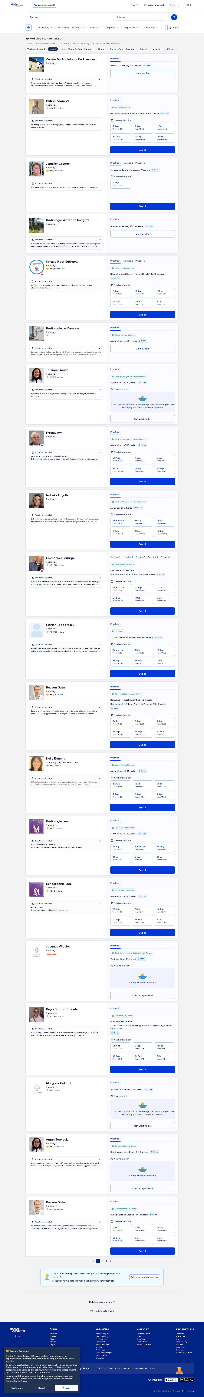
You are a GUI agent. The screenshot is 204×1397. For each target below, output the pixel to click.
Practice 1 (115, 58)
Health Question (144, 1344)
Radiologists (101, 1311)
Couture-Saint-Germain (122, 49)
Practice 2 (128, 163)
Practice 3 (140, 163)
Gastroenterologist (104, 1352)
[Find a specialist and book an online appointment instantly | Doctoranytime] (91, 1311)
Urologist (99, 1358)
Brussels (53, 1334)
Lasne (53, 49)
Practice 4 (153, 557)
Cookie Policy (20, 1381)
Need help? (180, 1347)
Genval (143, 49)
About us (179, 1344)
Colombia (125, 1368)
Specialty (141, 1339)
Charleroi (54, 1342)
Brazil (152, 1368)
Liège (52, 1344)
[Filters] (29, 28)
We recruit (180, 1336)
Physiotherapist (102, 1344)
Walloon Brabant (36, 49)
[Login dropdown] (175, 5)
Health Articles (143, 1342)
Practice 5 (166, 557)
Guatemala (144, 1368)
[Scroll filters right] (160, 28)
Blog (178, 1339)
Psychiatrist (101, 1339)
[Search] (174, 17)
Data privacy (181, 1342)
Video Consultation (184, 1352)
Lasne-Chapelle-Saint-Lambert (77, 49)
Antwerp (53, 1336)
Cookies (176, 1391)
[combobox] (69, 17)
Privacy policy (188, 1391)
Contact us (180, 1334)
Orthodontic (101, 1342)
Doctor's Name (143, 1334)
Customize (17, 1388)
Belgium (109, 1368)
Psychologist (101, 1350)
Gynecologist (101, 1355)
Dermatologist (102, 1334)
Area (139, 1336)
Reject (41, 1388)
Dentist (99, 1347)
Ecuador (134, 1368)
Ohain (101, 49)
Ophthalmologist (103, 1336)
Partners (179, 1350)
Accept (66, 1388)
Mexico (117, 1368)
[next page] (110, 1261)
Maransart (156, 49)
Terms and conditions (161, 1391)
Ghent (52, 1339)
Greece (101, 1368)
